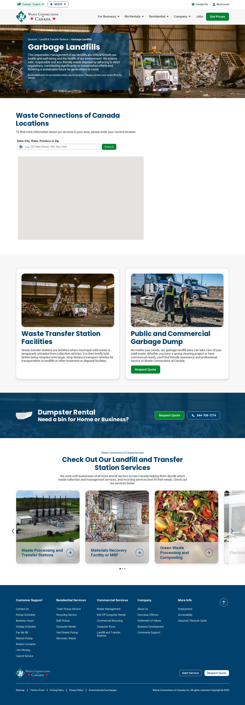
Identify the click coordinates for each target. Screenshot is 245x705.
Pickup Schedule (25, 614)
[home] (37, 17)
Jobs (199, 16)
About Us (143, 609)
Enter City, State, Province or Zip (38, 141)
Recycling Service (66, 614)
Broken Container (26, 644)
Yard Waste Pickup (67, 632)
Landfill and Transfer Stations (108, 634)
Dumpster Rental (66, 626)
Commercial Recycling (110, 620)
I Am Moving (23, 650)
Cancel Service (24, 656)
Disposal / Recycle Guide (192, 620)
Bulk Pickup (63, 620)
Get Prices (217, 16)
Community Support (149, 632)
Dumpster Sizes (106, 626)
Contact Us (22, 609)
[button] (30, 4)
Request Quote (145, 369)
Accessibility (185, 614)
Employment (185, 609)
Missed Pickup (24, 638)
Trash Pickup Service (68, 609)
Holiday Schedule (26, 626)
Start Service (190, 673)
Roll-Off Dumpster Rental (111, 614)
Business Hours (25, 620)
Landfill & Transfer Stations (55, 39)
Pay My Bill (22, 632)
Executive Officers (148, 614)
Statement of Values (149, 620)
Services (32, 39)
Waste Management (108, 609)
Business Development (151, 626)
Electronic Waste (66, 638)
